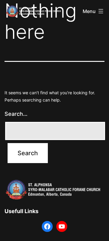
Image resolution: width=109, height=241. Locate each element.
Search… (16, 114)
